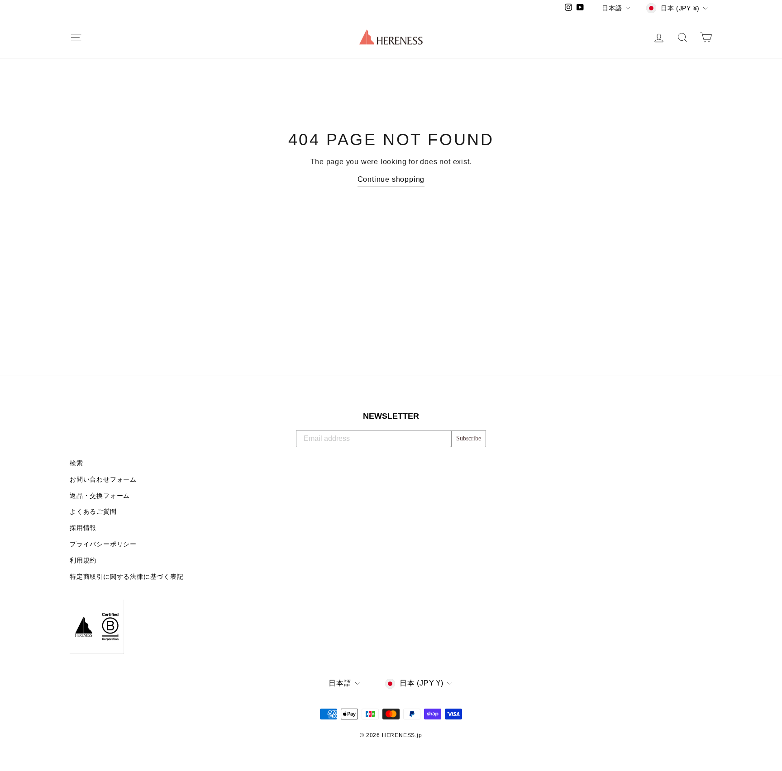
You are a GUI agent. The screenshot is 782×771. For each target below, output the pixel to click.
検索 (76, 463)
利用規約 (83, 560)
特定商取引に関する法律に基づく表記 (127, 576)
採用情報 (83, 528)
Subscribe (468, 438)
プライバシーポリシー (103, 544)
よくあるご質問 (93, 511)
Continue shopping (391, 179)
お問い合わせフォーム (103, 479)
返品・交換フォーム (100, 495)
